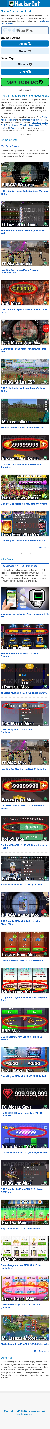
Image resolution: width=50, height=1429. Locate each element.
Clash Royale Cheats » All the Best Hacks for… (24, 540)
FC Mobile (24, 125)
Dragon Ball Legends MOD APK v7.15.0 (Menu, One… (24, 999)
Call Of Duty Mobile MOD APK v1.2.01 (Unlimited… (19, 731)
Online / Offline (10, 38)
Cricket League (12, 125)
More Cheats (43, 547)
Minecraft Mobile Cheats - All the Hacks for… (23, 427)
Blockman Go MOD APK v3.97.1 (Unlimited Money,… (22, 807)
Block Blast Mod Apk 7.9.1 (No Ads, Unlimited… (25, 1152)
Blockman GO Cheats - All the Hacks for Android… (21, 465)
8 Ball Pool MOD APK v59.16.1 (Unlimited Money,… (21, 1038)
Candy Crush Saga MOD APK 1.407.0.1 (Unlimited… (20, 1306)
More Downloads (41, 1351)
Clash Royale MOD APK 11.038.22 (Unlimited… (24, 1076)
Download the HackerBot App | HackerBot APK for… (25, 615)
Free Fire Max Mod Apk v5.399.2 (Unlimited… (23, 768)
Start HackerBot (22, 82)
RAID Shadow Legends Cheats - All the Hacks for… (24, 310)
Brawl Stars (34, 125)
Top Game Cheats (10, 146)
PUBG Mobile (15, 127)
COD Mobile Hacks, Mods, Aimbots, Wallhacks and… (24, 350)
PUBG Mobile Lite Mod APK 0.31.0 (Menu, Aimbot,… (22, 1190)
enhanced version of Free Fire (34, 119)
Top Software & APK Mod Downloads (19, 565)
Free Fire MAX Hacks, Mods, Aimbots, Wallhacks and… (20, 271)
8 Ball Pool (36, 122)
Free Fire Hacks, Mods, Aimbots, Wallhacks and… (23, 232)
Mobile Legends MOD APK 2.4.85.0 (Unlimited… (25, 1344)
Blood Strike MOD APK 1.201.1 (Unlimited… (23, 884)
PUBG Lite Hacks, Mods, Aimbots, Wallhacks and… (23, 389)
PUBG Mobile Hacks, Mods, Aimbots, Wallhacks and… (25, 192)
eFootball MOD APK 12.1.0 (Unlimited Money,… (24, 692)
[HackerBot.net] (24, 3)
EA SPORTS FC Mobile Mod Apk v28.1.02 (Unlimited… (22, 1114)
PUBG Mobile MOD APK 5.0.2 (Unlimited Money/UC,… (21, 922)
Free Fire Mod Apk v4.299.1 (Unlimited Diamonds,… (20, 655)
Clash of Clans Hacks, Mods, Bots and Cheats (24, 503)
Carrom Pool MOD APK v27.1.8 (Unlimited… (23, 960)
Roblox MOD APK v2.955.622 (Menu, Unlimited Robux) (24, 846)
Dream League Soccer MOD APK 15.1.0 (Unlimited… (21, 1266)
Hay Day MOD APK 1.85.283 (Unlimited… (21, 1228)
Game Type (8, 58)
